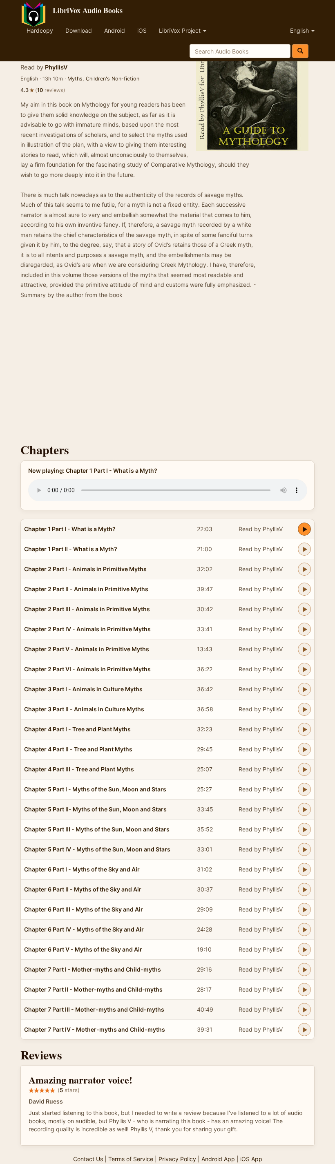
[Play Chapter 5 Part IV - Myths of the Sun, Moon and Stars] (304, 849)
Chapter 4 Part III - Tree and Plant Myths (79, 769)
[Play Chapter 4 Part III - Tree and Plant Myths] (304, 769)
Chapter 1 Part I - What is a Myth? (70, 528)
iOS (142, 30)
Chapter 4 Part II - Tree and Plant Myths (78, 749)
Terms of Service (130, 1158)
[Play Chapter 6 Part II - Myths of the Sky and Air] (304, 889)
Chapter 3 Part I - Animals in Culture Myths (83, 689)
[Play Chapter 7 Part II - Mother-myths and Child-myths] (304, 989)
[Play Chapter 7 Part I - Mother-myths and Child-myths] (304, 969)
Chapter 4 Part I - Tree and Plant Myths (77, 729)
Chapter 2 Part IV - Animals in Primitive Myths (87, 629)
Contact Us (88, 1158)
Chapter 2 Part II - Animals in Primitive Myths (86, 588)
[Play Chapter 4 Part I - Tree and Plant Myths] (304, 729)
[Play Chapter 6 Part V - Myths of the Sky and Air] (304, 949)
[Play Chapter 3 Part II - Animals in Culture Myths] (304, 709)
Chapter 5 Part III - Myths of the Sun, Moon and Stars (97, 829)
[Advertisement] (167, 373)
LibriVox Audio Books (88, 10)
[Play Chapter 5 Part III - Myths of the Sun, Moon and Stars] (304, 829)
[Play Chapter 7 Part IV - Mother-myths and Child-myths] (304, 1029)
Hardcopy (40, 30)
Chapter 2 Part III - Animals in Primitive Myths (87, 608)
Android (114, 30)
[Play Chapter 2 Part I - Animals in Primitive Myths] (304, 569)
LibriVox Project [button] (180, 30)
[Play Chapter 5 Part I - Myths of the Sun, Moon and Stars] (304, 789)
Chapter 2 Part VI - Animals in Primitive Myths (87, 669)
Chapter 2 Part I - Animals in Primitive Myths (85, 568)
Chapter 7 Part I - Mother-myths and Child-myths (92, 969)
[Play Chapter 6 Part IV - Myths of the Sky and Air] (304, 929)
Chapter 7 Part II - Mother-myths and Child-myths (93, 989)
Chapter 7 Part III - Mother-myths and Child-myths (94, 1009)
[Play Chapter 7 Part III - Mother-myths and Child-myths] (304, 1009)
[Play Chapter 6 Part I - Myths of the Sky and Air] (304, 869)
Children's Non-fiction (112, 79)
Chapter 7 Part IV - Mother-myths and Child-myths (94, 1029)
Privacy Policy (177, 1158)
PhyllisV (56, 67)
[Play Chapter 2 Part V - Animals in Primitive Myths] (304, 649)
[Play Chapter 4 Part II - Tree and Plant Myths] (304, 749)
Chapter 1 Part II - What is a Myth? (70, 548)
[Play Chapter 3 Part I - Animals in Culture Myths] (304, 689)
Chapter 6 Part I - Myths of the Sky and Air (82, 869)
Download (78, 30)
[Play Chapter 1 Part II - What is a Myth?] (304, 549)
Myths (75, 79)
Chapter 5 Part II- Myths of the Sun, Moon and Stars (95, 809)
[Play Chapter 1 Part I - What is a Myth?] (304, 529)
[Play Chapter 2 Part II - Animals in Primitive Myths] (304, 589)
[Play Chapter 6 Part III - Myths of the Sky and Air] (304, 909)
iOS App (251, 1158)
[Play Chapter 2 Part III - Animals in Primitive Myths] (304, 609)
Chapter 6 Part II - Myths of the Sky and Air (82, 889)
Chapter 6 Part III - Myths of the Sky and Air (83, 909)
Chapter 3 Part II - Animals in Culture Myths (84, 709)
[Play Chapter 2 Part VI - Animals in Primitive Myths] (304, 669)
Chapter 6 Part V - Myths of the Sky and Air (83, 949)
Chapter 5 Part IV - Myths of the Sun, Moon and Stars (97, 849)
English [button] (300, 30)
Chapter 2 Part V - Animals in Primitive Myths (86, 649)
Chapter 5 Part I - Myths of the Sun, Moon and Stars (95, 789)
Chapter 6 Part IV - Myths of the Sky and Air (84, 929)
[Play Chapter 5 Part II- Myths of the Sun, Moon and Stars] (304, 809)
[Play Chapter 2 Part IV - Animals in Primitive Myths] (304, 629)
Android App (218, 1158)
